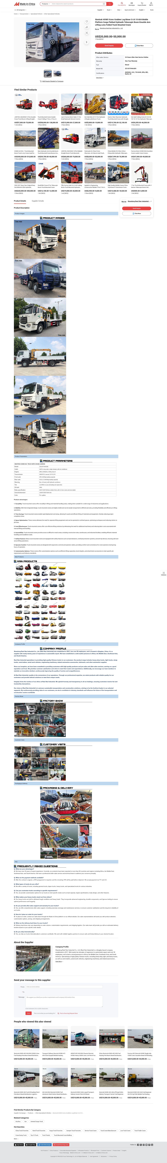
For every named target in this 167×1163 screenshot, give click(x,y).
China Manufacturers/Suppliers (68, 1150)
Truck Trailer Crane (140, 1130)
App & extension (129, 10)
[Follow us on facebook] (138, 1145)
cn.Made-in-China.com (102, 1152)
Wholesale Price (95, 1150)
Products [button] (45, 4)
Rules (151, 10)
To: (24, 992)
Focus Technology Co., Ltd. (70, 1156)
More (15, 1139)
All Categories (21, 10)
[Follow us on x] (141, 1145)
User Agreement (94, 1156)
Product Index (116, 1150)
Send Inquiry (109, 45)
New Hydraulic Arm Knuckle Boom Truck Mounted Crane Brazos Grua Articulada (48, 152)
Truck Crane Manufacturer (108, 1130)
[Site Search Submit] (109, 4)
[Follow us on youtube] (146, 1145)
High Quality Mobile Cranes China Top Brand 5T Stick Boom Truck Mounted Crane (118, 186)
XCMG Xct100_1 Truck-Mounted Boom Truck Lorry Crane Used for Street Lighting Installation (24, 152)
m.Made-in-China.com (88, 1152)
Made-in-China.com (75, 1152)
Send (28, 1013)
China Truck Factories (21, 1130)
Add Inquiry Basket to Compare (52, 81)
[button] (104, 4)
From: (23, 987)
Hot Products (44, 1150)
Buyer (108, 10)
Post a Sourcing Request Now (68, 1013)
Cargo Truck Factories (55, 1130)
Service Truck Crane (90, 1130)
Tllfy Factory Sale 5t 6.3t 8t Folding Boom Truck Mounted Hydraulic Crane (71, 186)
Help (118, 10)
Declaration (104, 1156)
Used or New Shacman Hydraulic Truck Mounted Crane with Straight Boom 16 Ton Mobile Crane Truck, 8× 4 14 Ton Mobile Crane (118, 118)
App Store (19, 1145)
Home (15, 14)
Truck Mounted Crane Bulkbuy (63, 1135)
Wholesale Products (83, 1150)
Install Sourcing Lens (62, 1145)
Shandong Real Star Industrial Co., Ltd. (111, 28)
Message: (22, 997)
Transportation (24, 14)
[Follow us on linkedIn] (152, 1145)
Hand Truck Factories (38, 1130)
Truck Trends (46, 1135)
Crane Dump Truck (20, 1135)
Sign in (151, 5)
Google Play (30, 1145)
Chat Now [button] (140, 46)
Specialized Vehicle (36, 14)
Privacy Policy (113, 1156)
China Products (54, 1150)
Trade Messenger (44, 1145)
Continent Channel (106, 1150)
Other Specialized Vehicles (52, 14)
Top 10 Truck (34, 1135)
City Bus (17, 1121)
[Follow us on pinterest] (149, 1145)
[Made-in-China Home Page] (24, 4)
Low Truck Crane (125, 1130)
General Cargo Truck (37, 1121)
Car (25, 1121)
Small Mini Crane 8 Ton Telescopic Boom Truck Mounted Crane (48, 186)
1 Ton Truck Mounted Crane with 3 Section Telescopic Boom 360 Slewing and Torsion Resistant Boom (141, 186)
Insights (124, 1150)
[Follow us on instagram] (144, 1145)
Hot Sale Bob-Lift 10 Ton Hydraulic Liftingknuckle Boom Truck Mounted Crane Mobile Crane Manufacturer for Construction (94, 118)
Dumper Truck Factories (73, 1130)
